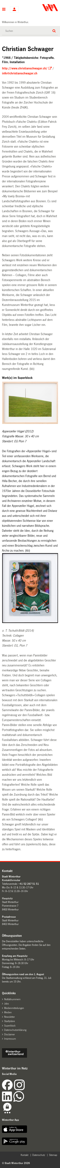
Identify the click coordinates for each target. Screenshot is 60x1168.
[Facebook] (8, 1089)
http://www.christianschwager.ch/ (25, 68)
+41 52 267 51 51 (28, 883)
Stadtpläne (9, 1021)
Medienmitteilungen (14, 1008)
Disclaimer (9, 1034)
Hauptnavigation (4, 9)
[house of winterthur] (14, 1056)
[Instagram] (19, 1089)
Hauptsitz (7, 898)
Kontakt (24, 1155)
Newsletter (9, 1016)
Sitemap (53, 1155)
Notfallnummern (12, 999)
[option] (30, 403)
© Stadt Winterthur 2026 (16, 1163)
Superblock (10, 1025)
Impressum (10, 1038)
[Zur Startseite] (44, 7)
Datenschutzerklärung (15, 1030)
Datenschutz (38, 1155)
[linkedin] (7, 1100)
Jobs (6, 1003)
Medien (8, 1012)
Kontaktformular (11, 880)
